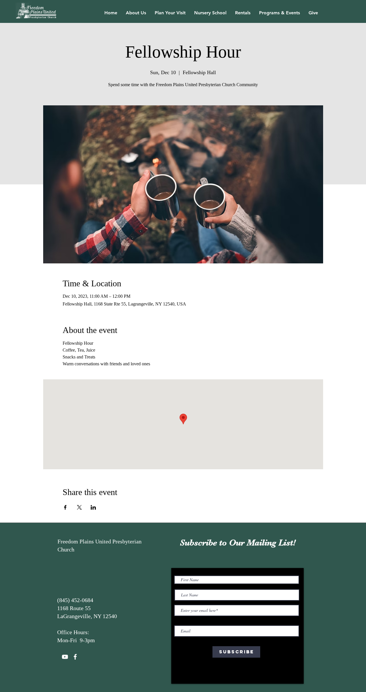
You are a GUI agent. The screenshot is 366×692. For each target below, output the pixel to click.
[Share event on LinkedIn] (93, 507)
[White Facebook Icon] (75, 657)
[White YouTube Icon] (65, 657)
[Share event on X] (79, 507)
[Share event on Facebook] (65, 507)
